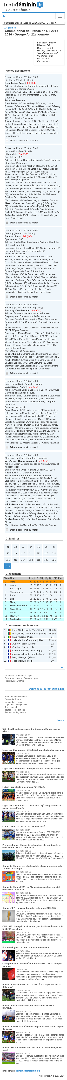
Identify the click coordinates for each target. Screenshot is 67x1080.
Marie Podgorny (34, 203)
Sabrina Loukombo (50, 395)
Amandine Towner (49, 327)
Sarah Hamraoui (30, 501)
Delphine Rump (32, 115)
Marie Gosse (22, 345)
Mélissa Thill (21, 259)
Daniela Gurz (38, 209)
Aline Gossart (11, 127)
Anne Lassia (29, 351)
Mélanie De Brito (46, 177)
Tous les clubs (12, 707)
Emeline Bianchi (25, 481)
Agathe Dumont (43, 516)
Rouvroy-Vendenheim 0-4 (49, 50)
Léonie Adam (33, 437)
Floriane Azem (34, 504)
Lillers (17, 236)
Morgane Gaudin (23, 428)
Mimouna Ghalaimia (23, 112)
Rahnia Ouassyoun (30, 401)
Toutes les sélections (15, 710)
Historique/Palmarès (14, 681)
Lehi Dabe (38, 419)
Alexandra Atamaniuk (26, 431)
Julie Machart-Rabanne (33, 166)
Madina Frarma (23, 419)
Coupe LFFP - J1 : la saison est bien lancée (24, 826)
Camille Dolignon (36, 191)
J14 (54, 553)
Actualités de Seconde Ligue (18, 675)
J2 (15, 547)
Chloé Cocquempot (31, 478)
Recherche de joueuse (15, 712)
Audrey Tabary (26, 292)
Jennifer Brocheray (19, 171)
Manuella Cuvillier (23, 121)
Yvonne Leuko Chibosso (25, 124)
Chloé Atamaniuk (16, 439)
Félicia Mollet (44, 484)
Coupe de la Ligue (13, 702)
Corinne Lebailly (36, 469)
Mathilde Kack (37, 256)
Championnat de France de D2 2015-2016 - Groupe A (30, 23)
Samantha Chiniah (25, 106)
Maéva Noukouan (24, 262)
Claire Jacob (21, 256)
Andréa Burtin (11, 215)
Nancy (23, 387)
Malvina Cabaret (51, 127)
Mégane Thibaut (30, 443)
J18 (31, 560)
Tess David (29, 248)
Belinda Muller (50, 115)
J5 (38, 547)
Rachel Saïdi (36, 194)
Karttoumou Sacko (31, 416)
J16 (15, 560)
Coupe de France (13, 699)
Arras (21, 83)
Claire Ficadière (29, 413)
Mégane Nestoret (50, 410)
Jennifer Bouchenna (31, 174)
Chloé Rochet (27, 357)
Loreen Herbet (37, 130)
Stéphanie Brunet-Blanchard (27, 336)
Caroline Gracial (18, 194)
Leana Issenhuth (27, 366)
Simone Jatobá (30, 168)
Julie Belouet (45, 486)
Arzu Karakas (14, 115)
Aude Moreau (11, 493)
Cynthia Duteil (27, 360)
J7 (54, 547)
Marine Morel (23, 209)
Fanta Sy (26, 286)
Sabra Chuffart (43, 333)
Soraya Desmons (42, 475)
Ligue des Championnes (16, 704)
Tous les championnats (16, 696)
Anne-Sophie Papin (17, 289)
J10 (23, 553)
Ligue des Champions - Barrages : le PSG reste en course (31, 768)
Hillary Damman (50, 200)
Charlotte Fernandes (17, 495)
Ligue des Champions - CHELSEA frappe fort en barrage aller (33, 750)
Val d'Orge (10, 461)
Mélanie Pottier (18, 339)
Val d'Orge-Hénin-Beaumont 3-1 (45, 57)
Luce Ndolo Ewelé (31, 493)
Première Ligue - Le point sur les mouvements (25, 947)
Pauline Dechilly (48, 354)
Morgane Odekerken (44, 286)
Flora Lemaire (48, 274)
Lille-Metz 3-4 (43, 45)
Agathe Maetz (37, 319)
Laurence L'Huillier (24, 212)
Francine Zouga (41, 428)
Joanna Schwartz (34, 363)
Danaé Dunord (30, 472)
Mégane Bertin (33, 510)
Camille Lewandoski (47, 265)
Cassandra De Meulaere (45, 280)
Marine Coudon (51, 493)
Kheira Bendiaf (47, 413)
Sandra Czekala (48, 525)
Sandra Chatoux (43, 495)
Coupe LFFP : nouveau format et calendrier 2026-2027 (29, 908)
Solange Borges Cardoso (20, 268)
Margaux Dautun (16, 130)
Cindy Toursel (41, 277)
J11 (31, 553)
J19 (38, 560)
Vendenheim (23, 310)
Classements (43, 61)
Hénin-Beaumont (27, 461)
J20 (46, 560)
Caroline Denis (46, 124)
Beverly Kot (45, 268)
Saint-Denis (11, 387)
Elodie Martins (27, 177)
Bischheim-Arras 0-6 (46, 43)
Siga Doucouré (12, 416)
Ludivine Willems (40, 188)
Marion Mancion (29, 327)
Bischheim (11, 83)
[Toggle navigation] (60, 16)
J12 (38, 553)
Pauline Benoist (27, 484)
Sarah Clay (55, 185)
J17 (23, 560)
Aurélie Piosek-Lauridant (16, 513)
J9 (15, 553)
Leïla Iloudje (54, 191)
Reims (8, 236)
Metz (14, 154)
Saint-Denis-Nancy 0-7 (47, 53)
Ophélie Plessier (41, 121)
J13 (46, 553)
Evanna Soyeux (12, 271)
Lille (7, 154)
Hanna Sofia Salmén (18, 368)
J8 (8, 553)
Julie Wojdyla (19, 660)
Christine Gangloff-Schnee (32, 103)
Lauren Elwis (30, 395)
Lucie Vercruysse (16, 188)
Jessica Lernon (21, 185)
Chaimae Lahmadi (50, 443)
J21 (54, 560)
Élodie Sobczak (39, 185)
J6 (46, 547)
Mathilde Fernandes (26, 486)
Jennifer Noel (13, 413)
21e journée (10, 28)
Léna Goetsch (26, 322)
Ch (10, 330)
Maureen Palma (50, 366)
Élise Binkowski (51, 504)
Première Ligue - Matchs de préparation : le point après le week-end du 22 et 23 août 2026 (31, 846)
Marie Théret (20, 342)
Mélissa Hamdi (44, 106)
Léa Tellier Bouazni (32, 91)
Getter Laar (10, 177)
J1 (8, 547)
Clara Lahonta (21, 516)
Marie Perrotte (39, 434)
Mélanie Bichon (45, 357)
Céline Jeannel (43, 425)
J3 (23, 547)
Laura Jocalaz (35, 289)
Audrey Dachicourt (25, 490)
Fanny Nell (39, 171)
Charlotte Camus (49, 112)
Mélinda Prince (52, 336)
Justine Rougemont (37, 519)
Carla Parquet (37, 339)
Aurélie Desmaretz (31, 251)
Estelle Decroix (23, 277)
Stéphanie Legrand (30, 410)
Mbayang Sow (24, 280)
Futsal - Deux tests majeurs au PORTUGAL (23, 787)
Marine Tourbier (30, 525)
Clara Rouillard (37, 109)
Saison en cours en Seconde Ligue (21, 678)
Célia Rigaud (38, 206)
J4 (31, 547)
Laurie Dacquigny (31, 200)
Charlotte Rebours (38, 259)
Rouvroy (9, 310)
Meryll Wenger (50, 168)
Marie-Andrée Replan (40, 283)
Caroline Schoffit (30, 354)
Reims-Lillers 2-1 (45, 48)
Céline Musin (19, 182)
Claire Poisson (50, 510)
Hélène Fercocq (42, 262)
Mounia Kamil (20, 109)
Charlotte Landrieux (49, 322)
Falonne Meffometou (29, 94)
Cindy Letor (36, 342)
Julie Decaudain (30, 274)
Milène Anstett (11, 357)
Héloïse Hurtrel (36, 507)
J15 (8, 560)
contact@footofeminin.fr (28, 1071)
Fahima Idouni (38, 345)
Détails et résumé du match (24, 140)
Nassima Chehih (26, 422)
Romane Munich (23, 425)
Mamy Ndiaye (19, 637)
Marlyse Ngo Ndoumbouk (22, 398)
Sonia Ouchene (48, 248)
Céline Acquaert (15, 283)
